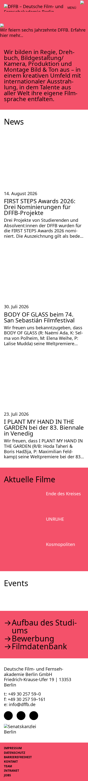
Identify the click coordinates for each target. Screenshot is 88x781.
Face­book (8, 715)
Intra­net (11, 771)
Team (8, 766)
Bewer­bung (33, 638)
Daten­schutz (14, 753)
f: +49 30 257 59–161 (24, 699)
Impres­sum (13, 748)
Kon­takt (11, 761)
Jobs (7, 775)
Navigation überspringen (3, 3)
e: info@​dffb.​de (19, 704)
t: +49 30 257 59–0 (22, 694)
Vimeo (33, 715)
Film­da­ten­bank (39, 646)
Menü (71, 8)
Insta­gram (21, 715)
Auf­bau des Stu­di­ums (44, 626)
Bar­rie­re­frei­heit (18, 757)
